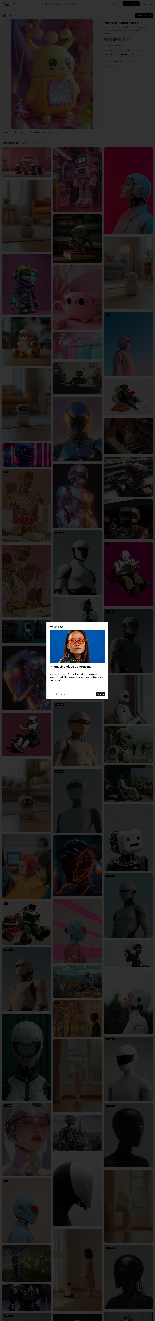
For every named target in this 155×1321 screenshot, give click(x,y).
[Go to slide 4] (79, 660)
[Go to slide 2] (75, 660)
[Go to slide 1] (73, 660)
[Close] (106, 624)
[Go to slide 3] (77, 660)
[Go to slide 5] (81, 660)
